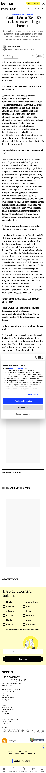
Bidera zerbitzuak (7, 721)
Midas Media (5, 723)
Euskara (36, 9)
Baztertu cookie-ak (23, 414)
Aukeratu (21, 407)
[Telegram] (8, 731)
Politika (27, 9)
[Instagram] (23, 731)
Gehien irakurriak (11, 472)
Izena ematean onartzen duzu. (22, 629)
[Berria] (7, 673)
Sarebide (4, 701)
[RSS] (33, 731)
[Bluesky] (43, 731)
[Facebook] (18, 731)
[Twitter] (13, 731)
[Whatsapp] (4, 731)
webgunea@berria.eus (16, 681)
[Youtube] (28, 731)
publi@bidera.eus (15, 683)
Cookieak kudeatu (32, 394)
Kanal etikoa (5, 715)
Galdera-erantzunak (8, 697)
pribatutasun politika (22, 629)
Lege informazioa (7, 707)
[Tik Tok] (38, 731)
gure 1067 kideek (16, 368)
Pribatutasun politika (8, 709)
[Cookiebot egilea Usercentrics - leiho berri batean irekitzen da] (33, 357)
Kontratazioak (6, 699)
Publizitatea (5, 695)
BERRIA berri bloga (8, 693)
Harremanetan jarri (7, 685)
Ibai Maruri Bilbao (15, 46)
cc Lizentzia (5, 713)
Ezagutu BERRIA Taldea (9, 692)
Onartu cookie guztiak (23, 401)
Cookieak (4, 711)
